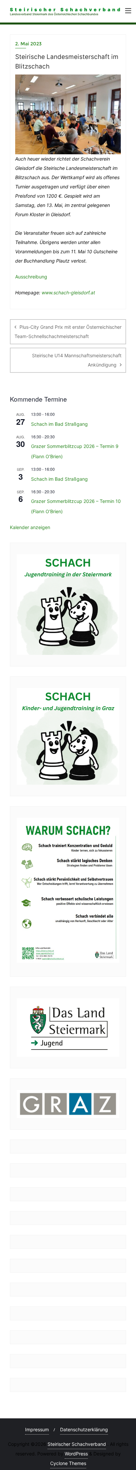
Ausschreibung (31, 276)
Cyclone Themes (68, 1463)
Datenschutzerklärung (84, 1429)
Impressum (37, 1429)
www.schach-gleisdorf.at (68, 292)
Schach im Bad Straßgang (59, 424)
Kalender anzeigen (30, 527)
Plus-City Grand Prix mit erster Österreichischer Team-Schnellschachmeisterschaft (68, 331)
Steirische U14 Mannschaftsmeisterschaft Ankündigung (76, 360)
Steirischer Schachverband (77, 1444)
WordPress (76, 1453)
